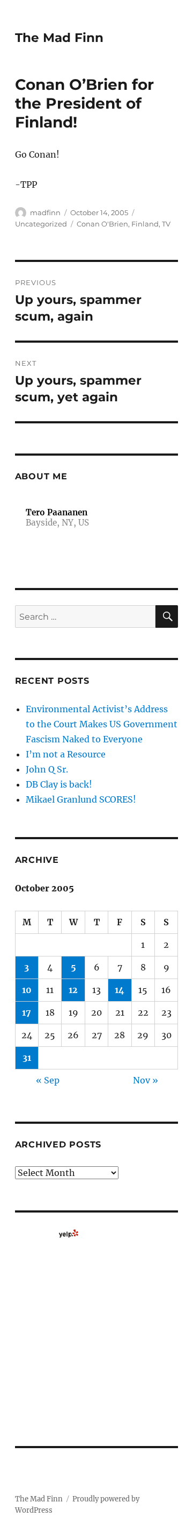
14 (119, 989)
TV (166, 223)
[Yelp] (68, 1233)
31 (27, 1057)
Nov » (145, 1080)
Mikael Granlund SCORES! (81, 799)
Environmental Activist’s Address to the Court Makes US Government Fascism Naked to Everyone (101, 724)
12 (73, 989)
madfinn (45, 212)
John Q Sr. (47, 769)
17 (26, 1012)
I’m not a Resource (66, 754)
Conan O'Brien (102, 223)
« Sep (48, 1080)
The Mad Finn (59, 37)
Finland (145, 223)
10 (27, 989)
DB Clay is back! (59, 784)
